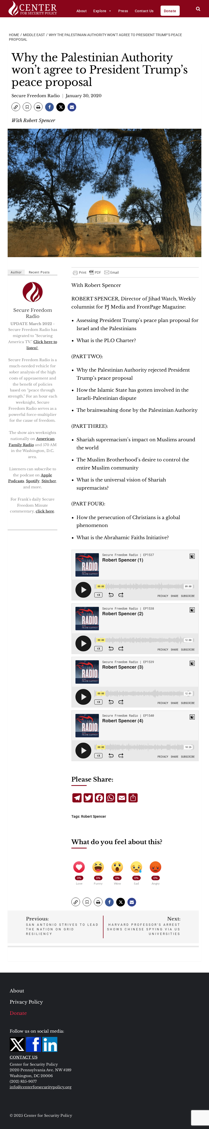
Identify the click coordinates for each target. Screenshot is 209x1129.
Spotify (33, 481)
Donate (170, 11)
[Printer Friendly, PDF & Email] (96, 272)
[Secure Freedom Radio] (33, 292)
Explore (100, 11)
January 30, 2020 (83, 95)
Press (123, 11)
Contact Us (144, 11)
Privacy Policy (26, 1002)
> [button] (198, 8)
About (81, 11)
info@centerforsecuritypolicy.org (40, 1087)
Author (16, 272)
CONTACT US (23, 1057)
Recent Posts (39, 272)
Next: (143, 926)
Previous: (62, 926)
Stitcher (49, 481)
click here (45, 511)
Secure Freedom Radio (35, 95)
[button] (15, 106)
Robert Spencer (93, 816)
